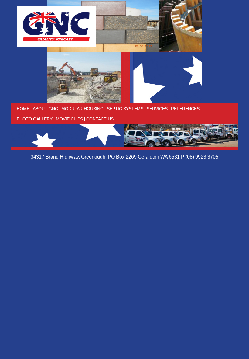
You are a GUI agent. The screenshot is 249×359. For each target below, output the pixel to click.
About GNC (45, 108)
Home (23, 108)
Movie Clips (69, 119)
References (185, 108)
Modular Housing (82, 108)
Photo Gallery (35, 119)
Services (157, 108)
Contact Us (100, 119)
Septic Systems (125, 108)
